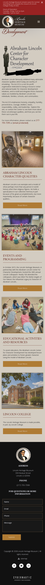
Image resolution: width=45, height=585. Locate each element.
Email (6, 509)
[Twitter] (21, 566)
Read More (22, 205)
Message (8, 522)
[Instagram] (28, 566)
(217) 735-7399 (23, 485)
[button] (39, 22)
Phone (6, 515)
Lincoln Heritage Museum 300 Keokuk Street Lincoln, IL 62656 (23, 473)
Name (6, 502)
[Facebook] (14, 566)
